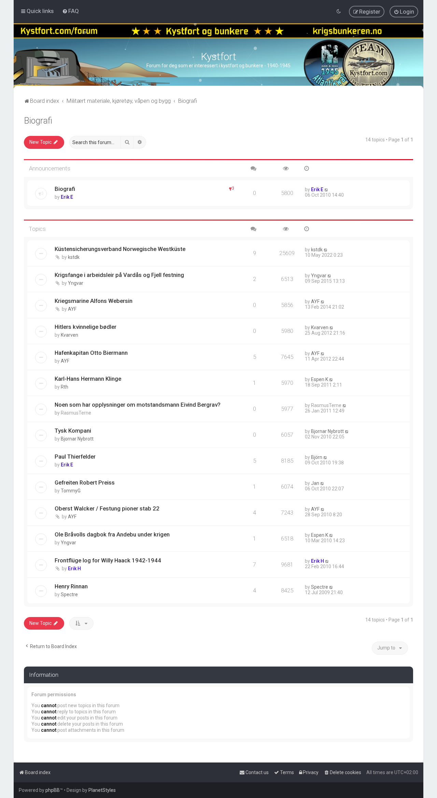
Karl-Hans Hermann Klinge (88, 378)
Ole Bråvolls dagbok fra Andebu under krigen (112, 534)
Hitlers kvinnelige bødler (85, 326)
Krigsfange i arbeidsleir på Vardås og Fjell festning (119, 274)
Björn (316, 457)
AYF (72, 309)
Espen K (319, 379)
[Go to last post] (326, 189)
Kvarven (69, 335)
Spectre (69, 594)
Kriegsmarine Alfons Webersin (93, 300)
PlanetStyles (102, 790)
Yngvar (75, 283)
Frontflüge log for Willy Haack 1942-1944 (108, 560)
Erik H (74, 568)
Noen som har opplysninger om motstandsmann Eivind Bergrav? (138, 404)
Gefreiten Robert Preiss (85, 482)
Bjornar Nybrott (77, 439)
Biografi (38, 121)
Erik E (67, 197)
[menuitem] (70, 11)
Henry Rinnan (71, 586)
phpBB (52, 790)
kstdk (74, 257)
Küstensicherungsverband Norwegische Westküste (120, 249)
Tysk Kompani (73, 430)
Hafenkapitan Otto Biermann (91, 352)
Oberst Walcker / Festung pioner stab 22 (107, 508)
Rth (64, 387)
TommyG (71, 490)
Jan (315, 483)
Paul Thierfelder (75, 456)
